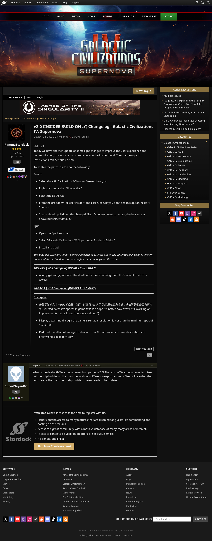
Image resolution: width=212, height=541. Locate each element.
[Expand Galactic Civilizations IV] (162, 143)
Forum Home (15, 97)
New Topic (143, 91)
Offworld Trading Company (76, 501)
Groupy (6, 501)
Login (40, 97)
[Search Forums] (208, 2)
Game (60, 16)
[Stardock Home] (4, 3)
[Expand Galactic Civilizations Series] (165, 147)
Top (152, 365)
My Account (192, 479)
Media (76, 16)
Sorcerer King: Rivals (72, 510)
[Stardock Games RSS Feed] (196, 219)
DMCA (117, 535)
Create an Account (195, 483)
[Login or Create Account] (196, 2)
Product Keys (192, 488)
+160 (16, 161)
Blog (64, 2)
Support (76, 2)
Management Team (135, 483)
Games (28, 2)
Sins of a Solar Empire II (74, 488)
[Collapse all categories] (207, 142)
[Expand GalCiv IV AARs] (165, 152)
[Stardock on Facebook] (176, 213)
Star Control (69, 492)
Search (29, 97)
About (129, 474)
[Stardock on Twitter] (170, 213)
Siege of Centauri (71, 505)
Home (45, 16)
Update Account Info (196, 497)
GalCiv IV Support (48, 118)
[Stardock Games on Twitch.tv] (187, 213)
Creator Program (134, 501)
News (55, 2)
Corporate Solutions (13, 479)
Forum (107, 16)
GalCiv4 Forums (80, 136)
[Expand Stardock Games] (165, 193)
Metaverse (149, 16)
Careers (130, 488)
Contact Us (131, 505)
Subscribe (200, 519)
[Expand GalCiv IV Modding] (165, 179)
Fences (6, 488)
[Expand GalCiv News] (165, 188)
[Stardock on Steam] (199, 213)
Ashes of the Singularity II (75, 474)
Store (168, 16)
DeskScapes (8, 492)
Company (132, 468)
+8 (16, 391)
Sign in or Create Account (54, 446)
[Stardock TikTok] (184, 219)
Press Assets (132, 497)
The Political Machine (73, 497)
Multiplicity (8, 497)
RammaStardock (16, 145)
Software (15, 2)
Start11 (6, 483)
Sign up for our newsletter (133, 518)
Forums (130, 510)
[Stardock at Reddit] (173, 219)
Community (42, 2)
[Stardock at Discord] (179, 219)
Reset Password (194, 492)
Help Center (192, 474)
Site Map (128, 535)
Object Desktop (10, 474)
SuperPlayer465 (16, 386)
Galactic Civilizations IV (25, 118)
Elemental (67, 479)
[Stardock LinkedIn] (190, 219)
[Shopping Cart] (202, 2)
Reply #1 (37, 365)
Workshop (127, 16)
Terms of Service (103, 535)
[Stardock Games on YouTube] (182, 213)
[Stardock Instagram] (193, 213)
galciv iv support (144, 348)
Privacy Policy (86, 535)
